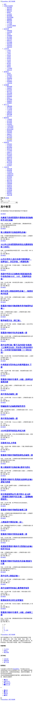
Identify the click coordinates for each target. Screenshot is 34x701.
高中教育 (9, 122)
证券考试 (9, 132)
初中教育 (9, 121)
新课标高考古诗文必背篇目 (12, 600)
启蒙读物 (9, 106)
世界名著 (9, 168)
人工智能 (9, 24)
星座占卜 (9, 98)
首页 (5, 4)
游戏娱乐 (9, 101)
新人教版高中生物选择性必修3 (13, 232)
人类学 (9, 53)
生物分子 (9, 152)
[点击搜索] (17, 202)
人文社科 (6, 48)
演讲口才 (9, 80)
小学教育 (9, 119)
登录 (7, 198)
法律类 (9, 65)
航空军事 (9, 162)
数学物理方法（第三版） (11, 320)
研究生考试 (10, 129)
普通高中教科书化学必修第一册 (14, 333)
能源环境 (9, 157)
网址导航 (6, 652)
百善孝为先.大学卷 (8, 443)
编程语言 (9, 9)
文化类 (9, 60)
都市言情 (9, 180)
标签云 (6, 650)
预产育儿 (9, 91)
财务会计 (9, 40)
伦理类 (9, 57)
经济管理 (6, 29)
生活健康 (6, 85)
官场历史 (9, 185)
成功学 (9, 73)
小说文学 (6, 167)
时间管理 (9, 45)
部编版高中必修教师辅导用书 (13, 406)
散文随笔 (9, 188)
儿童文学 (9, 111)
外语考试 (9, 124)
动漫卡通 (9, 195)
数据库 (9, 12)
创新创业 (9, 30)
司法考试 (9, 136)
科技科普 (6, 142)
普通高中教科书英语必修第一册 (14, 534)
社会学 (9, 52)
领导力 (9, 34)
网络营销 (9, 20)
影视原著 (9, 170)
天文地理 (9, 150)
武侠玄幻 (9, 178)
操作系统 (9, 7)
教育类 (9, 66)
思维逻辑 (9, 78)
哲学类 (9, 58)
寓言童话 (9, 193)
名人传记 (9, 76)
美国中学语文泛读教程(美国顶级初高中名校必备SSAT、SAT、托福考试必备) (16, 276)
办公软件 (9, 14)
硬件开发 (9, 22)
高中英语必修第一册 (9, 418)
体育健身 (9, 96)
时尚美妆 (9, 89)
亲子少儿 (6, 104)
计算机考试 (10, 126)
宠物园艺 (9, 103)
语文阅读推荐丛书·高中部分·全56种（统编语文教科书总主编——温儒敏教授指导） (17, 496)
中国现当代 (10, 173)
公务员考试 (10, 127)
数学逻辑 (9, 147)
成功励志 (6, 71)
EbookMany (16, 668)
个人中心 (6, 649)
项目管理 (9, 43)
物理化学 (9, 149)
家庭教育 (9, 112)
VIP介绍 (6, 659)
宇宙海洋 (9, 155)
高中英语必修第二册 (9, 394)
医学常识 (9, 94)
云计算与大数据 (11, 25)
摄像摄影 (9, 19)
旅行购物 (9, 99)
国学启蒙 (9, 114)
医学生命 (9, 154)
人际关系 (9, 83)
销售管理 (9, 47)
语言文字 (9, 70)
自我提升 (9, 75)
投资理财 (9, 38)
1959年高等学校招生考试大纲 (13, 431)
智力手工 (9, 116)
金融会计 (9, 134)
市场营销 (9, 35)
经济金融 (9, 42)
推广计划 (6, 662)
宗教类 (9, 61)
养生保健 (9, 93)
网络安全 (9, 11)
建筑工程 (9, 159)
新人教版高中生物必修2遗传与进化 (15, 467)
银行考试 (9, 137)
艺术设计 (9, 165)
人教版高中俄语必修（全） (12, 522)
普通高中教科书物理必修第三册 (14, 510)
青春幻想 (9, 182)
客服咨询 (6, 660)
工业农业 (9, 163)
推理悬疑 (9, 177)
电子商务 (9, 37)
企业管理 (9, 32)
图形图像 (9, 15)
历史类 (9, 55)
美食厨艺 (9, 88)
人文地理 (9, 68)
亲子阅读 (9, 108)
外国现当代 (10, 175)
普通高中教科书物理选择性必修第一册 (17, 455)
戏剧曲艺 (9, 191)
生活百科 (9, 145)
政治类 (9, 63)
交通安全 (9, 160)
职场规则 (9, 81)
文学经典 (9, 172)
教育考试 (6, 117)
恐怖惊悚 (9, 183)
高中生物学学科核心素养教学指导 (15, 588)
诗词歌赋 (9, 190)
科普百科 (9, 144)
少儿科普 (9, 109)
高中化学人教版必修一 (10, 576)
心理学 (9, 50)
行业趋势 (9, 27)
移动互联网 (10, 17)
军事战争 (9, 186)
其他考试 (9, 140)
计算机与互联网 (8, 6)
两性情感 (9, 86)
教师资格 (9, 131)
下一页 (6, 630)
